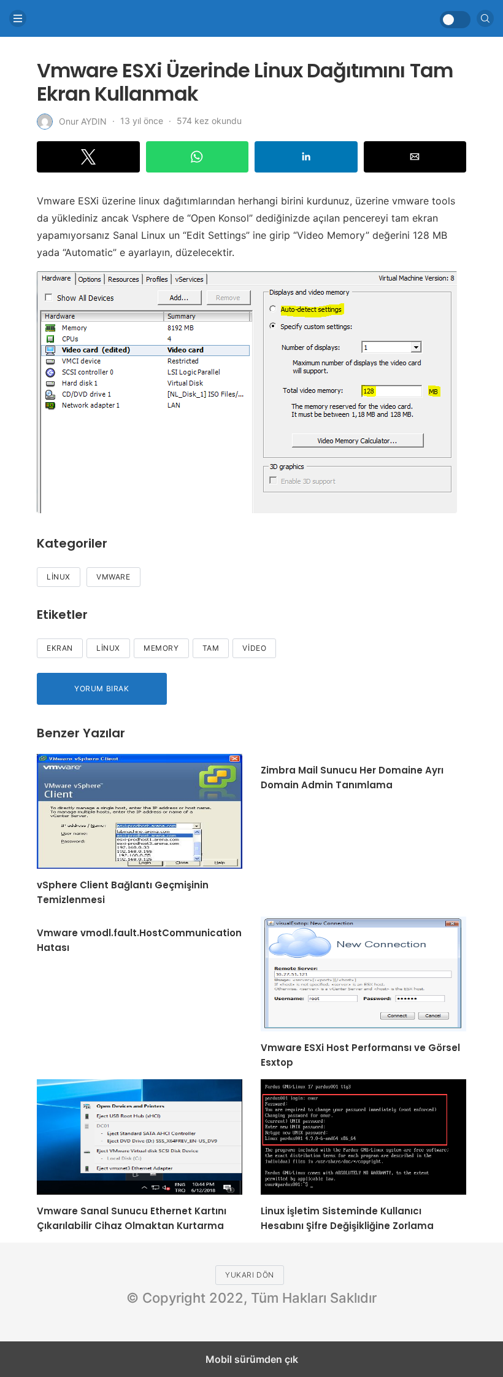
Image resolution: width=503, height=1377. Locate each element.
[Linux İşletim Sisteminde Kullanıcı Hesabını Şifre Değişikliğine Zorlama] (363, 1136)
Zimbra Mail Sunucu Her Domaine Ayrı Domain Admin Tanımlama (352, 777)
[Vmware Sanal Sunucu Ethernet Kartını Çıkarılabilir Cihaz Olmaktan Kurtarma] (139, 1136)
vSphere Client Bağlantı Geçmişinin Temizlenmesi (123, 892)
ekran (60, 648)
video (254, 648)
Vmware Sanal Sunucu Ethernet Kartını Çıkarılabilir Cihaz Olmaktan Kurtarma (131, 1218)
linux (108, 648)
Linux (59, 576)
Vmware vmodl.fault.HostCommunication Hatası (139, 940)
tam (211, 648)
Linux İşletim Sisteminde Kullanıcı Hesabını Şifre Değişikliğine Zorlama (347, 1218)
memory (161, 648)
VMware (113, 576)
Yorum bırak (101, 688)
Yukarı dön (249, 1274)
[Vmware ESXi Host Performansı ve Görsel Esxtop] (363, 974)
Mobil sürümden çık (251, 1359)
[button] (88, 157)
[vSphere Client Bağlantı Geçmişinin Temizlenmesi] (139, 811)
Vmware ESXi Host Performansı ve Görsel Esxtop (360, 1055)
